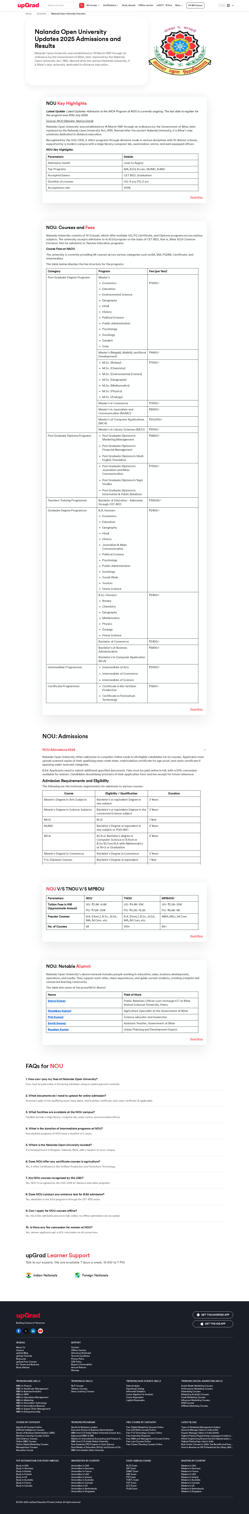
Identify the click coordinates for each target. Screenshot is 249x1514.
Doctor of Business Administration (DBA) (35, 1433)
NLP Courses (77, 1386)
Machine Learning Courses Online (32, 1436)
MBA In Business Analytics (28, 1391)
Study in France (23, 1483)
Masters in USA (188, 1465)
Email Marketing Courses (193, 1397)
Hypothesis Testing (135, 1388)
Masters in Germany (191, 1468)
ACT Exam (131, 1485)
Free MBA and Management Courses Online (148, 1438)
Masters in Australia (190, 1480)
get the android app (215, 1314)
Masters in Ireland (189, 1477)
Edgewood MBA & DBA (82, 1436)
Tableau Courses (79, 1388)
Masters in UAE (188, 1474)
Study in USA (22, 1465)
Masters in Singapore (191, 1491)
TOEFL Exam (132, 1480)
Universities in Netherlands (84, 1488)
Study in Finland (24, 1474)
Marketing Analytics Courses (195, 1394)
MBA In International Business (30, 1406)
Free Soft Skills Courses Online (141, 1430)
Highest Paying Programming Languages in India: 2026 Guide (211, 1436)
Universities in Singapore (83, 1491)
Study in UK (21, 1477)
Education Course (24, 1450)
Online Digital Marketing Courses (32, 1444)
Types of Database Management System (200, 1427)
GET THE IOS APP (215, 1323)
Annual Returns (78, 1367)
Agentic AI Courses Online (29, 1427)
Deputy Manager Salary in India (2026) (200, 1433)
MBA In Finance (24, 1386)
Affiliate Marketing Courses (194, 1406)
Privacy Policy (77, 1359)
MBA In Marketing (25, 1400)
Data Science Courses (26, 1438)
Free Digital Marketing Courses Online (145, 1427)
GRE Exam (131, 1474)
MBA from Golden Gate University (87, 1450)
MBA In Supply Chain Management (33, 1409)
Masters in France (190, 1471)
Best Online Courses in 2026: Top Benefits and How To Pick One (212, 1444)
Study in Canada (24, 1485)
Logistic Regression (135, 1400)
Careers (20, 1350)
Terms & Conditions (80, 1356)
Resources (21, 1359)
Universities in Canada (82, 1483)
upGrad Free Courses (26, 1361)
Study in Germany (24, 1468)
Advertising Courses (191, 1391)
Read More (196, 197)
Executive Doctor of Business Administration (92, 1430)
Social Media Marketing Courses (197, 1386)
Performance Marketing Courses (197, 1388)
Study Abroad (22, 1367)
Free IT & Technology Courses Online (144, 1433)
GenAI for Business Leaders (84, 1427)
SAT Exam (131, 1468)
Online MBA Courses (26, 1441)
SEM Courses (187, 1403)
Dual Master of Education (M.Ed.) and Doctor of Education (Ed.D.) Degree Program (111, 1447)
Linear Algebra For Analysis (139, 1394)
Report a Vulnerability (81, 1364)
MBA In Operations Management (32, 1397)
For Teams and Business (27, 1364)
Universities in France (81, 1471)
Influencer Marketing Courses (195, 1400)
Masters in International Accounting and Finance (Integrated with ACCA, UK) (108, 1438)
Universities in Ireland (81, 1477)
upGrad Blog (22, 1353)
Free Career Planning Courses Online (144, 1444)
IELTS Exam (131, 1465)
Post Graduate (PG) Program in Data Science (92, 1444)
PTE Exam (131, 1477)
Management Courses (27, 1447)
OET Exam (131, 1483)
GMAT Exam (132, 1471)
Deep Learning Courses (82, 1391)
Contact (75, 1347)
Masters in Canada (190, 1483)
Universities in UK (79, 1485)
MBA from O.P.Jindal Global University (89, 1441)
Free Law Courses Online (138, 1441)
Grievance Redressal (81, 1353)
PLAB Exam (131, 1488)
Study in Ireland (23, 1471)
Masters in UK (187, 1485)
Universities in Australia (82, 1480)
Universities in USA (80, 1465)
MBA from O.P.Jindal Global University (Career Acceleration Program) (105, 1433)
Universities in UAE (80, 1474)
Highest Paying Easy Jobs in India (197, 1441)
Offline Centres (78, 1350)
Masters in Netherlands (192, 1488)
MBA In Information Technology (31, 1403)
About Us (20, 1347)
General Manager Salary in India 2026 (199, 1430)
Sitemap (75, 1370)
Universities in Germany (82, 1468)
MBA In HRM (22, 1394)
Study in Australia (24, 1480)
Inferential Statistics (135, 1391)
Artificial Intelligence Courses (30, 1430)
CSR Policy (76, 1361)
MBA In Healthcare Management (32, 1388)
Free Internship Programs (138, 1436)
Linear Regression (135, 1397)
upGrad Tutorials (24, 1356)
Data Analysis (132, 1386)
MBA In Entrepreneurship (28, 1411)
